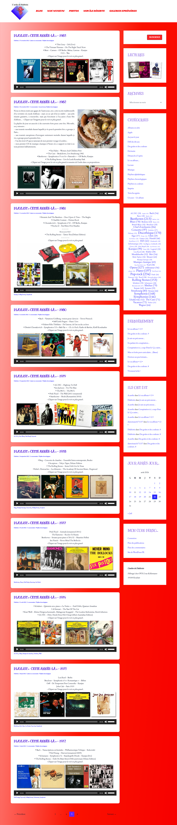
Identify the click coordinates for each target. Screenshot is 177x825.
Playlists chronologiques (48, 40)
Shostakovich (137, 285)
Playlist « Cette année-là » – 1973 (40, 669)
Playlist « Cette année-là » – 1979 (40, 376)
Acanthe (131, 395)
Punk (155, 274)
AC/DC (16, 436)
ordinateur (152, 267)
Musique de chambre (28, 653)
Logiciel (156, 249)
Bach (154, 213)
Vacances (140, 302)
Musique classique (144, 262)
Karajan (16, 294)
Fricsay (144, 236)
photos (132, 271)
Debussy (132, 233)
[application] (65, 87)
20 (145, 496)
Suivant (111, 814)
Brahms (146, 222)
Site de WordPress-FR (136, 552)
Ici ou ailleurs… (133, 160)
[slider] (111, 86)
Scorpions (42, 507)
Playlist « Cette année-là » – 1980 (40, 310)
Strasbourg (139, 290)
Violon (152, 302)
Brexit (156, 222)
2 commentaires (33, 314)
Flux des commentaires (136, 547)
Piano (21, 582)
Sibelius (150, 285)
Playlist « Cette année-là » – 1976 (40, 597)
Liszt (146, 249)
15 (155, 492)
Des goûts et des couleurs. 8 (138, 366)
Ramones (32, 582)
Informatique (135, 244)
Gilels (20, 653)
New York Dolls (140, 265)
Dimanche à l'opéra (135, 155)
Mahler (150, 252)
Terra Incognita (134, 193)
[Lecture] (17, 87)
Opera (137, 267)
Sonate (139, 288)
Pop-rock (33, 436)
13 (145, 492)
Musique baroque (21, 507)
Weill (40, 653)
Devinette (131, 151)
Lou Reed (27, 726)
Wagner (144, 305)
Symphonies (145, 296)
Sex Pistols (38, 582)
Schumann (36, 797)
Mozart (152, 257)
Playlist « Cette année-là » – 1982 (40, 102)
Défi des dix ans (134, 141)
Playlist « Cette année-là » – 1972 (40, 741)
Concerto (139, 229)
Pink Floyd (28, 436)
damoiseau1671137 (135, 421)
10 (130, 492)
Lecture (131, 165)
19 (140, 496)
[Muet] (106, 87)
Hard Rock (134, 241)
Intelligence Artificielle (152, 244)
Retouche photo (154, 277)
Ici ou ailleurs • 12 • (135, 361)
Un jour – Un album (136, 197)
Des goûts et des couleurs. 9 (138, 333)
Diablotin (131, 400)
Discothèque (149, 232)
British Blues (138, 225)
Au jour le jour (42, 107)
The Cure (153, 299)
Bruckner (16, 726)
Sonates (150, 288)
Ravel (143, 277)
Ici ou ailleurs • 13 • (135, 329)
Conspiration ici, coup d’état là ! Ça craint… (144, 347)
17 (130, 496)
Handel (154, 238)
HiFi (144, 241)
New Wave (21, 436)
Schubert (36, 653)
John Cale (21, 726)
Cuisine (153, 230)
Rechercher (154, 37)
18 (135, 496)
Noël (151, 265)
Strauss (153, 291)
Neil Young (16, 797)
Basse (141, 216)
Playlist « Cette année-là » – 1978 (40, 451)
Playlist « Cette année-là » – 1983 (40, 36)
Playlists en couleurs (135, 183)
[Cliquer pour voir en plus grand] (145, 70)
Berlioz (156, 219)
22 (155, 496)
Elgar (136, 236)
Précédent (19, 814)
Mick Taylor (139, 257)
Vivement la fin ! (134, 371)
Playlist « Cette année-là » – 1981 (40, 208)
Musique (131, 169)
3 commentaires (34, 107)
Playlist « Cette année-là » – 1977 (40, 523)
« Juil (130, 513)
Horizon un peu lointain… (138, 357)
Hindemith (155, 241)
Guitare (144, 238)
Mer (153, 254)
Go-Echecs (133, 238)
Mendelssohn (140, 254)
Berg (15, 507)
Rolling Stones (22, 294)
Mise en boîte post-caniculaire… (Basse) (143, 352)
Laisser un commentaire (35, 40)
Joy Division (155, 246)
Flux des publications (136, 542)
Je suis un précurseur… (136, 338)
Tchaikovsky (136, 299)
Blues (135, 221)
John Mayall (143, 246)
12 (140, 492)
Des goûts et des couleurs (137, 146)
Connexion (132, 538)
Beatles (149, 216)
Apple (130, 132)
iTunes (133, 246)
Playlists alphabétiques (136, 174)
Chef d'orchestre (144, 227)
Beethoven (16, 582)
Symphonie (29, 294)
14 (150, 492)
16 (160, 492)
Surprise (131, 188)
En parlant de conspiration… (139, 343)
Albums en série (134, 127)
